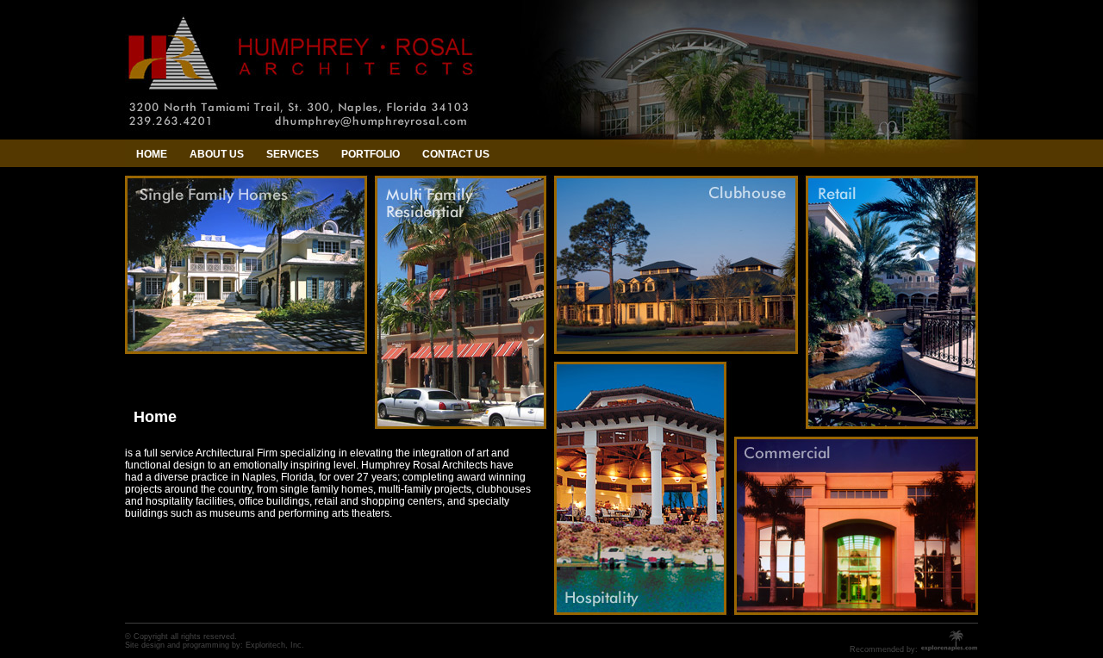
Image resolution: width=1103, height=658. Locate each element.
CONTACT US (455, 154)
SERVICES (292, 154)
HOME (151, 154)
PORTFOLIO (370, 154)
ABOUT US (217, 154)
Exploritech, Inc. (275, 645)
